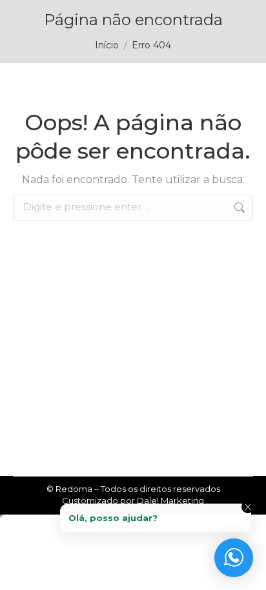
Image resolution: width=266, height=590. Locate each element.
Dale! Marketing (170, 500)
